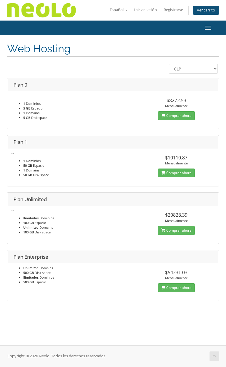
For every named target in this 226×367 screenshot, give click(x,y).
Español (117, 9)
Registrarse (173, 9)
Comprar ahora (178, 115)
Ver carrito (206, 10)
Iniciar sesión (145, 9)
